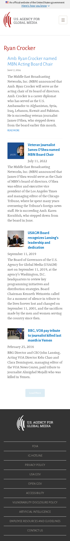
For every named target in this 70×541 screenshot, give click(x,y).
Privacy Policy (35, 464)
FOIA (35, 446)
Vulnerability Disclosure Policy (35, 502)
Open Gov (35, 483)
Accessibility (35, 493)
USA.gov (35, 474)
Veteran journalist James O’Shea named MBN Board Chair (44, 150)
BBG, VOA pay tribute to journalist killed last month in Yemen (44, 335)
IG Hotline (35, 455)
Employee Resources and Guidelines (35, 521)
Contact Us (35, 530)
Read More (13, 130)
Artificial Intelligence (35, 511)
